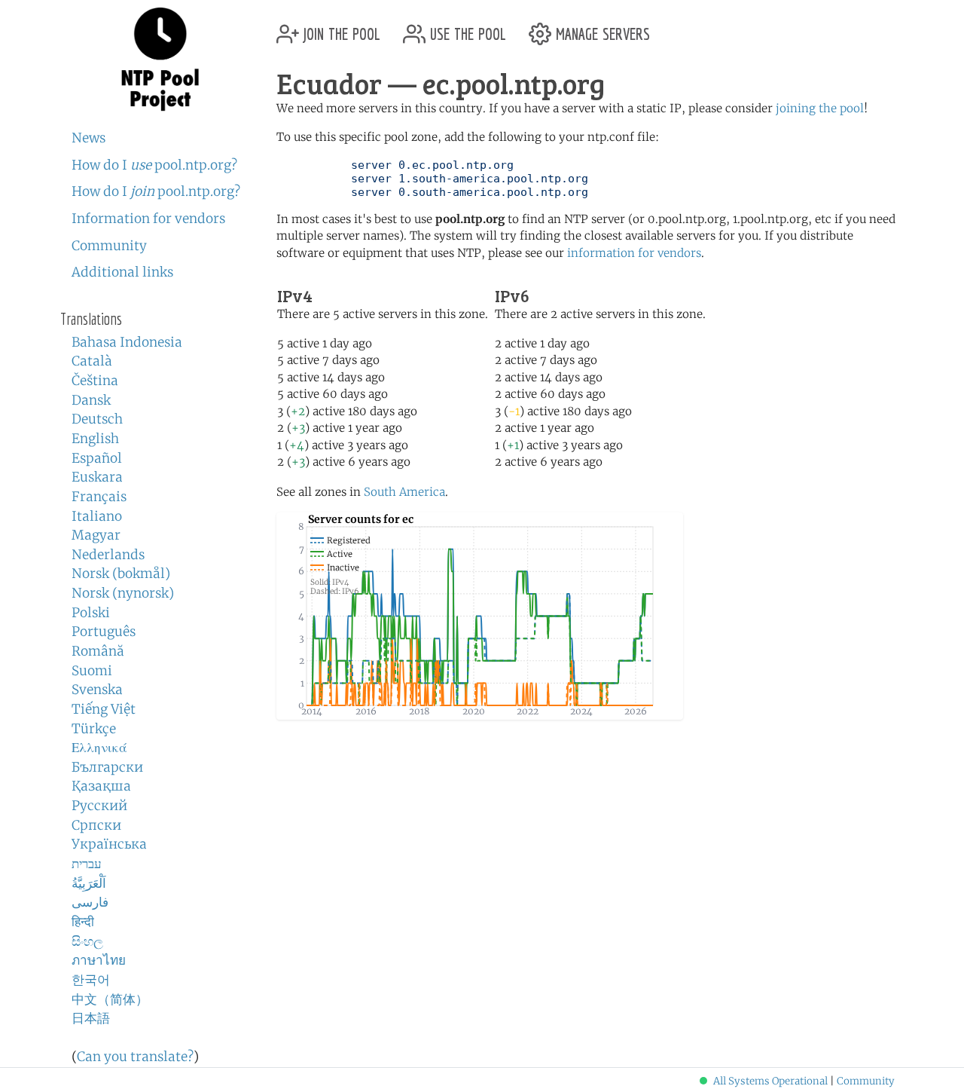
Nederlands (108, 554)
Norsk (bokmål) (121, 573)
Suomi (92, 670)
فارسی (90, 902)
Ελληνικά (99, 747)
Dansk (91, 400)
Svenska (97, 689)
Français (99, 496)
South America (404, 492)
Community (109, 245)
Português (104, 631)
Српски (96, 825)
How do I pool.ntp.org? (154, 165)
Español (97, 458)
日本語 (91, 1018)
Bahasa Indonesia (127, 342)
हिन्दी (83, 921)
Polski (91, 612)
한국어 (91, 979)
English (95, 438)
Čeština (95, 380)
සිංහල (87, 941)
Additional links (122, 272)
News (88, 138)
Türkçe (94, 728)
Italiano (97, 516)
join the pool (339, 28)
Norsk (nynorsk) (123, 593)
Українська (109, 844)
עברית (87, 863)
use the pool (466, 28)
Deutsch (97, 419)
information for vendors (634, 253)
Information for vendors (148, 218)
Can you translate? (135, 1056)
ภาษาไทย (99, 960)
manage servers (600, 28)
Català (92, 361)
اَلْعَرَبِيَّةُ (89, 883)
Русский (99, 805)
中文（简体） (110, 999)
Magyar (96, 535)
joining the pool (820, 108)
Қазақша (101, 786)
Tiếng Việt (104, 709)
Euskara (97, 477)
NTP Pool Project (160, 60)
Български (107, 767)
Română (98, 651)
